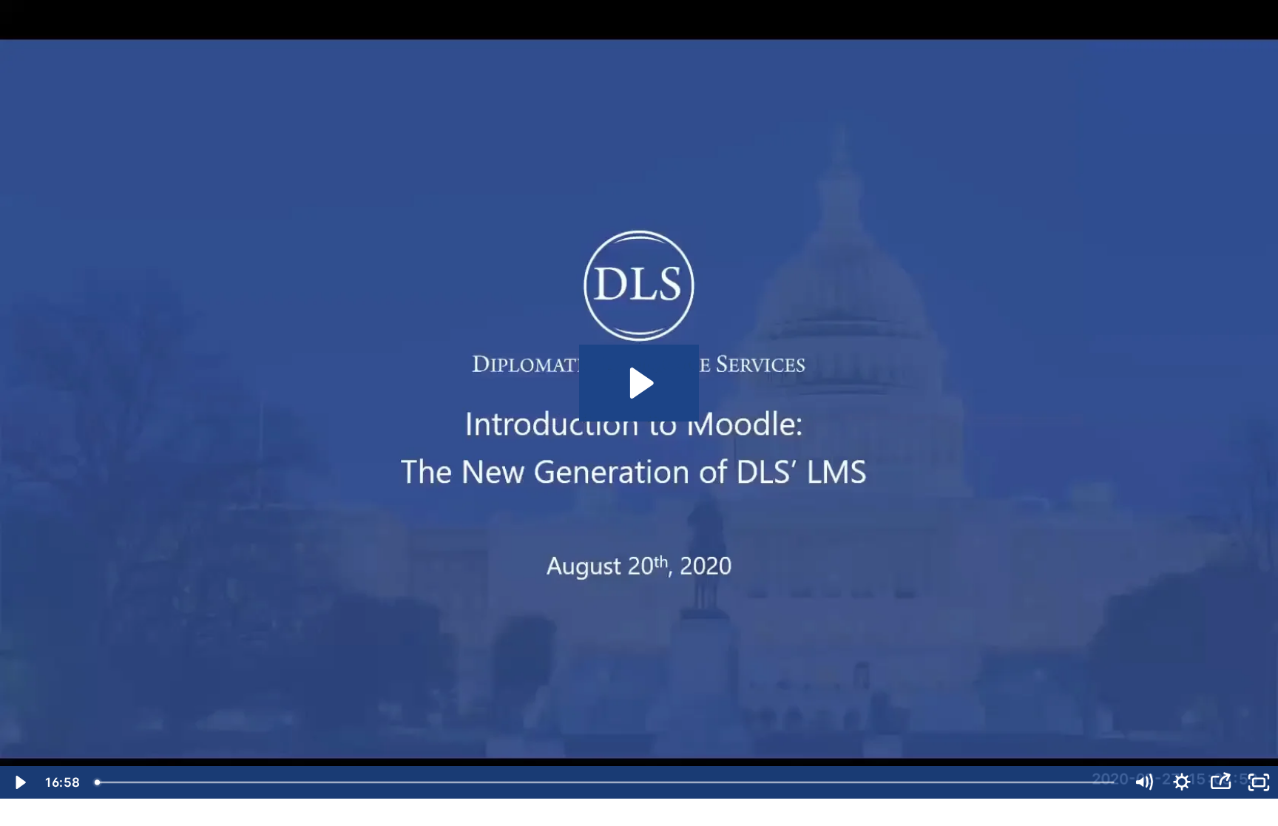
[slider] (606, 782)
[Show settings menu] (1182, 782)
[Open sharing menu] (1220, 782)
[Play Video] (19, 782)
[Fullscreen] (1259, 782)
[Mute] (1143, 782)
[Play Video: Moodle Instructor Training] (639, 383)
